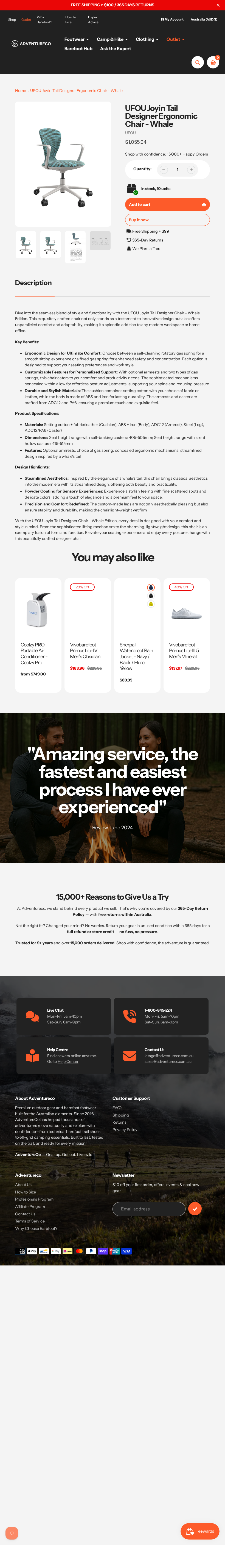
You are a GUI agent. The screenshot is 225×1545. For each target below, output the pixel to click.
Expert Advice (93, 19)
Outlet (26, 20)
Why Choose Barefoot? (36, 1228)
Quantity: (142, 168)
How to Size (70, 19)
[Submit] (195, 1208)
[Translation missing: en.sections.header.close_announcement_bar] (218, 5)
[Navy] (150, 587)
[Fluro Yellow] (150, 604)
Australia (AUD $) (204, 19)
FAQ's (117, 1107)
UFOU (130, 132)
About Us (23, 1184)
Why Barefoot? (44, 19)
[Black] (150, 595)
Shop (12, 20)
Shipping (121, 1115)
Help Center (68, 1061)
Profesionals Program (34, 1199)
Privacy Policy (125, 1129)
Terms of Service (30, 1221)
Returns (119, 1122)
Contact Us (25, 1214)
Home (20, 90)
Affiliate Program (30, 1206)
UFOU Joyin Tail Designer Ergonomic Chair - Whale (76, 90)
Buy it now (139, 219)
